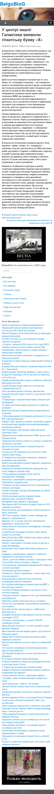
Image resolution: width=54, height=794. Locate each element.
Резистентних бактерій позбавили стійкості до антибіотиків (23, 701)
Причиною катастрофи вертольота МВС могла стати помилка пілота (26, 437)
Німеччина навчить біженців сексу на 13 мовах (23, 600)
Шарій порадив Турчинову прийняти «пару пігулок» (26, 371)
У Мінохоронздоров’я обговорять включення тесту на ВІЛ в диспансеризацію (27, 417)
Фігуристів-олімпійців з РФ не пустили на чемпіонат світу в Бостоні (26, 376)
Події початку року (33, 46)
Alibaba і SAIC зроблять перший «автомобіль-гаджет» (27, 421)
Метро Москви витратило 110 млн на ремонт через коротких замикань (25, 627)
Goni (16, 46)
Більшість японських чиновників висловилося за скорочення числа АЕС (29, 221)
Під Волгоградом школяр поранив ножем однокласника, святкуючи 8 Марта (21, 497)
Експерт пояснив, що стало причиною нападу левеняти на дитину (23, 340)
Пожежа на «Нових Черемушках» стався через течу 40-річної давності (26, 574)
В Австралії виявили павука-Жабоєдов (20, 658)
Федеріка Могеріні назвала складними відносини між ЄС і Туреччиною (26, 368)
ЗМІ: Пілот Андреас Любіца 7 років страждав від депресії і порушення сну (24, 517)
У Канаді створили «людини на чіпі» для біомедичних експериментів (26, 597)
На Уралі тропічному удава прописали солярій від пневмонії (25, 406)
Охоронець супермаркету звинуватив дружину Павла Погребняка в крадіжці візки (27, 481)
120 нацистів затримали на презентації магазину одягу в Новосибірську (24, 649)
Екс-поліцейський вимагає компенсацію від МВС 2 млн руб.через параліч (25, 585)
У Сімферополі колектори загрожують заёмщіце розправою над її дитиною (24, 459)
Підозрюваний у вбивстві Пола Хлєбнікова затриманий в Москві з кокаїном (22, 580)
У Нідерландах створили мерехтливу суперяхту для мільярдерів (26, 401)
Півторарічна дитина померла (16, 570)
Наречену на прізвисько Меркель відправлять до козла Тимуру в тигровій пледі (24, 470)
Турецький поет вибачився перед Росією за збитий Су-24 (25, 737)
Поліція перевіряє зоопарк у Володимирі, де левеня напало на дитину (26, 492)
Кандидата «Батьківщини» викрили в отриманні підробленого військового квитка (24, 555)
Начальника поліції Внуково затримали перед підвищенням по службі (23, 732)
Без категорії (10, 281)
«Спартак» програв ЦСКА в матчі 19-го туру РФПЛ (25, 344)
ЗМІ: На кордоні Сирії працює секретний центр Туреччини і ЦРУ (23, 431)
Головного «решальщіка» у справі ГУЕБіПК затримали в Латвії (22, 621)
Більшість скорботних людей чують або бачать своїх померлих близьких (26, 743)
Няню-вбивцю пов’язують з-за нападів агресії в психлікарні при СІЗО (24, 726)
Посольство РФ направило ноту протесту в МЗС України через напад (24, 453)
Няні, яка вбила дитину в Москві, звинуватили (23, 391)
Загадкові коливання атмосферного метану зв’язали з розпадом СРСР (26, 616)
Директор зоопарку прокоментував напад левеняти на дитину (26, 412)
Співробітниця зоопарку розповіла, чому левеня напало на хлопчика (24, 533)
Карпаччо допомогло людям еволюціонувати (23, 325)
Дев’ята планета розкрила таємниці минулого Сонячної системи (23, 448)
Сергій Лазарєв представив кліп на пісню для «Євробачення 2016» (23, 387)
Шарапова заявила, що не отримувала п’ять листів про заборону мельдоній (25, 721)
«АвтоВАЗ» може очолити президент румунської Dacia (24, 679)
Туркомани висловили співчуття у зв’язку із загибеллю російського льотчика (27, 442)
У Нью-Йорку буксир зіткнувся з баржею (20, 562)
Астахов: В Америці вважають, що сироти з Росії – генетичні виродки (25, 591)
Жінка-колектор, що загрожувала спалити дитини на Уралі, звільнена (26, 511)
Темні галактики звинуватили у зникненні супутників (26, 705)
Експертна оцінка (12, 290)
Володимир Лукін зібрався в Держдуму (20, 501)
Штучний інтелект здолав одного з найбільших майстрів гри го (23, 610)
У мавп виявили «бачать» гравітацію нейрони (23, 675)
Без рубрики (9, 285)
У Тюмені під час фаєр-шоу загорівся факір (22, 667)
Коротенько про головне (15, 298)
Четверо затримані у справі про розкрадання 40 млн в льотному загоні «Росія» (26, 663)
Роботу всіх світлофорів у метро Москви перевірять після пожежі (26, 605)
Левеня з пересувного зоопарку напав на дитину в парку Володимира (25, 544)
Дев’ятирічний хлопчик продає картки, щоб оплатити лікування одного (26, 632)
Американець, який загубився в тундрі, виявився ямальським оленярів (24, 351)
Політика (8, 311)
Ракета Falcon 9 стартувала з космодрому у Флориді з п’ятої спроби (26, 528)
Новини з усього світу (14, 302)
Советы (7, 315)
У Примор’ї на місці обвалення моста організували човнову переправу (25, 486)
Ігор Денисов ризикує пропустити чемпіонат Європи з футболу (27, 693)
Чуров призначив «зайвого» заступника (20, 683)
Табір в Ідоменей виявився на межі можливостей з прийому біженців (25, 715)
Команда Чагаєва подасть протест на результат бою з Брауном (27, 395)
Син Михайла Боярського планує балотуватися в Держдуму (25, 654)
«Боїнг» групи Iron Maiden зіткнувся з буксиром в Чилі (27, 559)
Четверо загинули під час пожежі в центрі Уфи (23, 347)
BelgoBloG (12, 3)
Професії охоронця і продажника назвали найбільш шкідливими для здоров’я (26, 671)
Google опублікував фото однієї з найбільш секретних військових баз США (27, 381)
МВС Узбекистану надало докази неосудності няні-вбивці (26, 539)
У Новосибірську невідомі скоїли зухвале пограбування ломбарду (21, 475)
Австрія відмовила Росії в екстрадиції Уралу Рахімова (27, 697)
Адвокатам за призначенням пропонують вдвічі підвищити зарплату (24, 638)
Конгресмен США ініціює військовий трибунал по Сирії (25, 550)
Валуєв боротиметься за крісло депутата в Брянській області (26, 643)
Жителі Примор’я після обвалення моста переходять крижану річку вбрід (26, 334)
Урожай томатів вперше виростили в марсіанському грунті (20, 216)
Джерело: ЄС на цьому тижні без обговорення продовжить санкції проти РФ (23, 522)
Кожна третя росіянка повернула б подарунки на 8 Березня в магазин (25, 357)
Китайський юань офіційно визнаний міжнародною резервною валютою (25, 425)
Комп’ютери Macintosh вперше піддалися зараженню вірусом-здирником (26, 464)
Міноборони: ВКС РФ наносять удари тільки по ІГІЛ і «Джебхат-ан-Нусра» (26, 505)
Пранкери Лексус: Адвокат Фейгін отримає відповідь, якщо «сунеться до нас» (26, 710)
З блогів (7, 294)
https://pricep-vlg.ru (10, 537)
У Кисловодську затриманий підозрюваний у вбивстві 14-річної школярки (27, 566)
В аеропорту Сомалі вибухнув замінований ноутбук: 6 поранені (27, 362)
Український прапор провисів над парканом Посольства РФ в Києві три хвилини (22, 329)
